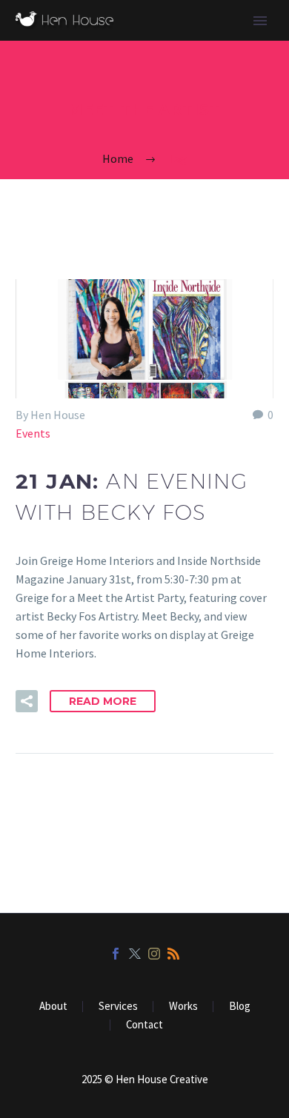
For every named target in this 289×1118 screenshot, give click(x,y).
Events (33, 433)
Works (183, 1006)
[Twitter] (135, 954)
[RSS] (173, 954)
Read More (102, 701)
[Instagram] (154, 954)
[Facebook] (116, 954)
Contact (144, 1025)
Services (118, 1006)
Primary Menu (260, 21)
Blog (239, 1006)
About (53, 1006)
